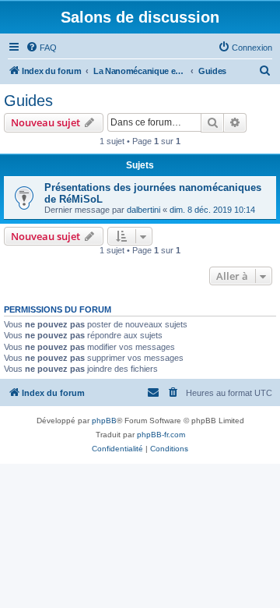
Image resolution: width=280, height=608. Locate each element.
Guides (28, 100)
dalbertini (143, 209)
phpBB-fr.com (161, 434)
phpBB (104, 420)
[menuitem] (41, 47)
